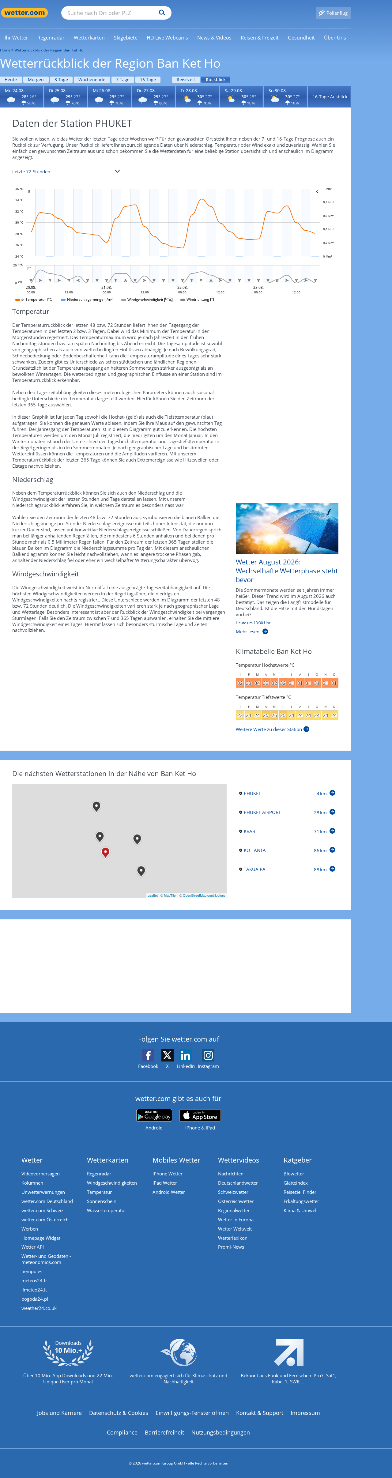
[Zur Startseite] (24, 12)
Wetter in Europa (236, 1219)
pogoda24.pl (34, 1299)
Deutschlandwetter (238, 1183)
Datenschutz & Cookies (118, 1412)
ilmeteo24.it (34, 1290)
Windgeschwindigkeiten (112, 1183)
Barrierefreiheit (164, 1432)
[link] (16, 37)
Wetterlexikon (232, 1238)
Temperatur (99, 1192)
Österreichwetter (236, 1201)
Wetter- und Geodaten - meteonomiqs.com (46, 1259)
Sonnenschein (101, 1201)
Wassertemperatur (106, 1210)
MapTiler (170, 895)
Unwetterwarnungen (43, 1192)
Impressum (305, 1412)
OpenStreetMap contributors (204, 895)
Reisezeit (186, 79)
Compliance (122, 1432)
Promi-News (231, 1247)
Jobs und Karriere (59, 1412)
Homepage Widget (40, 1238)
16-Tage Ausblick (330, 97)
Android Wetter (169, 1192)
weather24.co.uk (39, 1308)
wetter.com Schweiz (42, 1210)
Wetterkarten (108, 1159)
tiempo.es (31, 1271)
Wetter (32, 1159)
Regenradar (99, 1174)
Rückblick (216, 79)
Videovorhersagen (40, 1174)
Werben (29, 1229)
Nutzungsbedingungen (220, 1432)
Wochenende (91, 79)
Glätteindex (296, 1183)
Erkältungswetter (301, 1201)
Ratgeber (298, 1159)
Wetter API (32, 1247)
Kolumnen (32, 1183)
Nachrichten (230, 1174)
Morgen (36, 79)
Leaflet (153, 895)
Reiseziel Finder (300, 1192)
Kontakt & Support (259, 1412)
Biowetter (294, 1174)
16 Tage (148, 79)
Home (5, 50)
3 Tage (61, 79)
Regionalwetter (234, 1210)
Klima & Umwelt (301, 1210)
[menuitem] (16, 37)
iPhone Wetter (168, 1174)
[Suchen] (160, 13)
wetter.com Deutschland (47, 1201)
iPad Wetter (165, 1183)
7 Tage (123, 79)
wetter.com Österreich (45, 1219)
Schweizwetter (233, 1192)
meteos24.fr (34, 1280)
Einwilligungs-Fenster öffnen (192, 1412)
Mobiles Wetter (176, 1159)
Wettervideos (238, 1159)
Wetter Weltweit (235, 1229)
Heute (11, 79)
